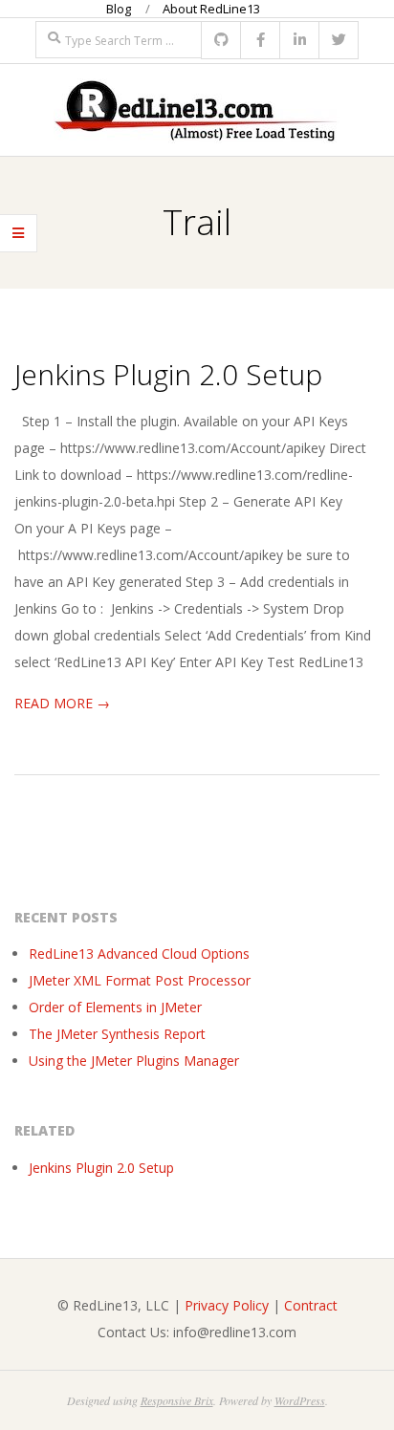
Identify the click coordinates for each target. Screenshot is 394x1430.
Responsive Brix (177, 1400)
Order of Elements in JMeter (115, 1007)
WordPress (299, 1400)
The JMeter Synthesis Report (117, 1034)
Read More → (62, 703)
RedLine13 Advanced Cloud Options (139, 953)
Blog (118, 8)
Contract (311, 1305)
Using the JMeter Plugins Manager (134, 1060)
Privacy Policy (227, 1305)
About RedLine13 (211, 8)
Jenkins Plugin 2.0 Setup (168, 374)
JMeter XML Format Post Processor (140, 980)
